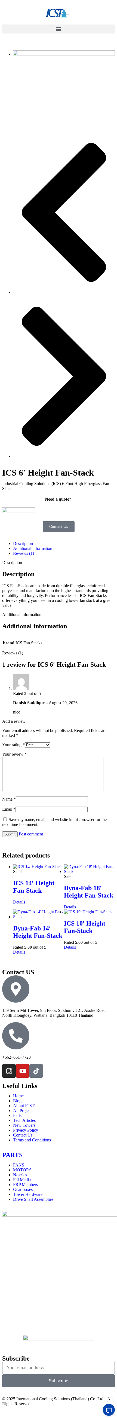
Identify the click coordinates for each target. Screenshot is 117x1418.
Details (19, 902)
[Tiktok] (36, 1071)
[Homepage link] (58, 13)
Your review (14, 754)
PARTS (12, 1155)
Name (9, 799)
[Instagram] (9, 1071)
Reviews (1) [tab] (12, 653)
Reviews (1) (23, 553)
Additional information (32, 548)
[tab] (64, 543)
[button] (58, 28)
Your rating (13, 744)
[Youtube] (22, 1071)
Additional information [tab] (21, 614)
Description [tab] (12, 562)
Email (9, 809)
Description (23, 543)
